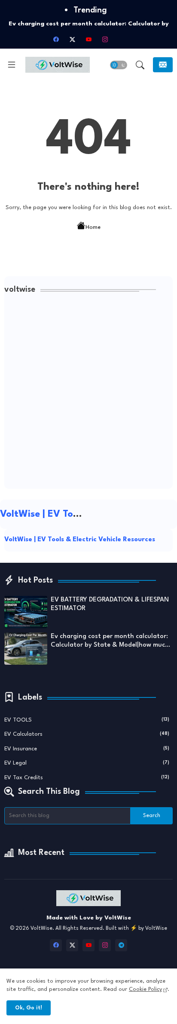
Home (93, 227)
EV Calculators (86, 734)
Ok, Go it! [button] (28, 1008)
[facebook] (56, 39)
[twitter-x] (72, 39)
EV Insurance (86, 749)
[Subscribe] (163, 64)
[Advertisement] (88, 393)
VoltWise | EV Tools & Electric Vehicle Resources (79, 540)
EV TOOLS (86, 720)
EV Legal (86, 763)
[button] (118, 65)
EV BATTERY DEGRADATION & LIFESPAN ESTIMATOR (110, 604)
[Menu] (11, 65)
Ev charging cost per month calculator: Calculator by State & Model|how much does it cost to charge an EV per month (110, 641)
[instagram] (105, 39)
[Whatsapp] (121, 39)
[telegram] (121, 945)
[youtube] (88, 39)
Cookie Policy (145, 989)
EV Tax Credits (86, 777)
